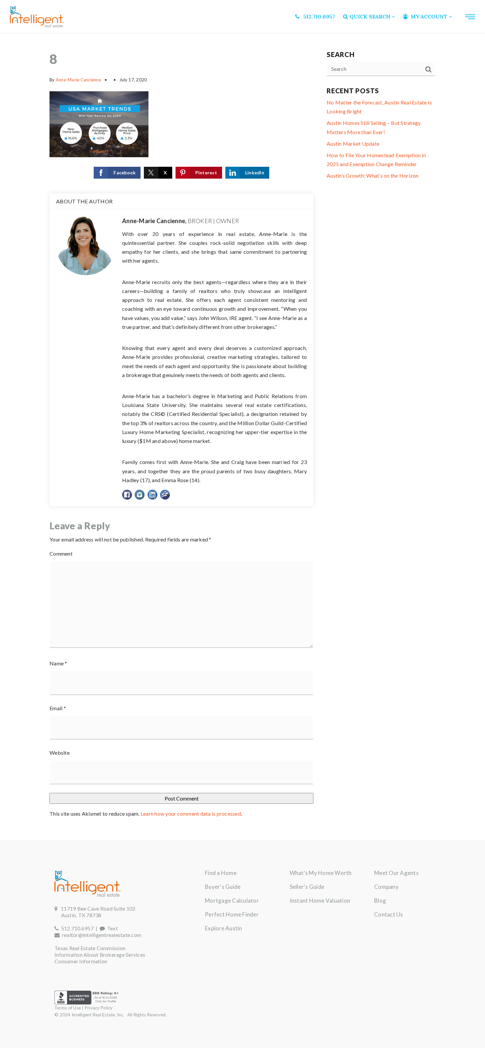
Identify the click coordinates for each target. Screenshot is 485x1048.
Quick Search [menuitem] (370, 16)
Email (57, 708)
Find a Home (221, 872)
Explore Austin (223, 928)
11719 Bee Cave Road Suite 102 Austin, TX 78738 (94, 911)
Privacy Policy (99, 1007)
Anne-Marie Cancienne (78, 79)
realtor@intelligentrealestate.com (101, 935)
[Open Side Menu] (470, 16)
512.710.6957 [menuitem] (317, 16)
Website (59, 752)
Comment (61, 553)
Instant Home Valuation (320, 900)
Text (111, 928)
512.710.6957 (76, 928)
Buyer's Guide (223, 886)
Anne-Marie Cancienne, (180, 220)
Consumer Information (80, 961)
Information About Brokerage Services (99, 954)
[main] (242, 436)
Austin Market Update (353, 143)
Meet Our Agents (396, 872)
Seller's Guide (307, 886)
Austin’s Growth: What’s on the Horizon (373, 175)
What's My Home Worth (321, 872)
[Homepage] (37, 16)
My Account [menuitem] (428, 16)
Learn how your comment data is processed (191, 813)
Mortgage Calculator (232, 900)
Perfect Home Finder (232, 914)
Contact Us (388, 914)
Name (58, 663)
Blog (380, 900)
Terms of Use (67, 1007)
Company (386, 886)
